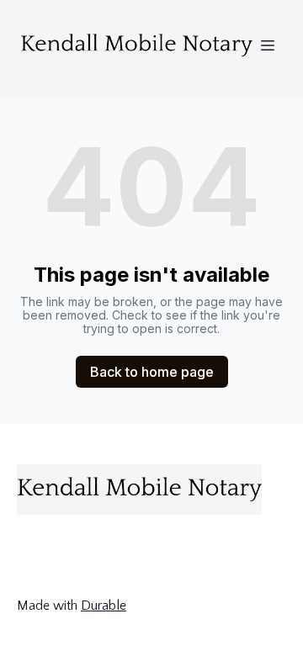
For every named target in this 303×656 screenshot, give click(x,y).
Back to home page (152, 371)
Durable (103, 605)
